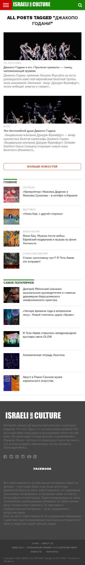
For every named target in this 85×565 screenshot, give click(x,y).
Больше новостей (42, 166)
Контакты (52, 552)
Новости (36, 552)
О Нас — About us (42, 543)
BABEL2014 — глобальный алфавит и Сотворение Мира (44, 547)
